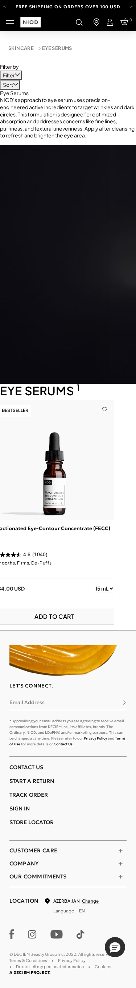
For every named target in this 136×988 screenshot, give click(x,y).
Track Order (28, 794)
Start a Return (31, 781)
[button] (115, 947)
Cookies (103, 966)
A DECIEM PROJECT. (29, 972)
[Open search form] (79, 22)
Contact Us (63, 744)
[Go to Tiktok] (81, 934)
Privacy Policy (95, 738)
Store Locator (31, 822)
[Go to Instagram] (32, 934)
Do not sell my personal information (50, 966)
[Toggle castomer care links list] (120, 850)
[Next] (131, 6)
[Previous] (4, 6)
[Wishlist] (104, 404)
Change (90, 901)
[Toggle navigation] (10, 22)
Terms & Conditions (28, 960)
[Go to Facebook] (11, 934)
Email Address (27, 702)
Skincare (21, 48)
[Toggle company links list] (120, 863)
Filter (9, 75)
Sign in (19, 808)
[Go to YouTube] (56, 934)
